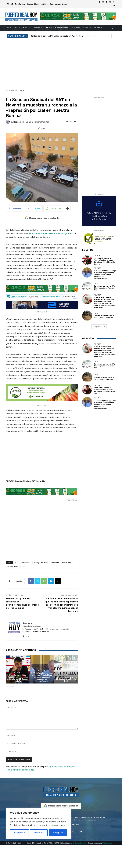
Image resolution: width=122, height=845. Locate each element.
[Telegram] (106, 2)
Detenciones (26, 562)
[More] (67, 208)
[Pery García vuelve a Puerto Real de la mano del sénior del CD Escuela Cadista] (18, 669)
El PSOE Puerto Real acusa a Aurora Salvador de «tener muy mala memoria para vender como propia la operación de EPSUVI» (104, 302)
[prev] (108, 36)
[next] (113, 36)
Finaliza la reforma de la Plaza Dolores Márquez (104, 317)
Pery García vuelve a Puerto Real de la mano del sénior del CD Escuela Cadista (17, 678)
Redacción (18, 122)
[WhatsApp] (113, 2)
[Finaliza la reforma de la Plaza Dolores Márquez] (87, 316)
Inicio (8, 90)
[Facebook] (99, 2)
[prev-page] (8, 688)
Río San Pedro (13, 567)
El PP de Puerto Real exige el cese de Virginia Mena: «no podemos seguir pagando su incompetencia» (42, 677)
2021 (16, 562)
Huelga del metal (41, 562)
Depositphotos (80, 843)
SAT (23, 567)
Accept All (58, 832)
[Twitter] (110, 2)
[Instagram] (103, 2)
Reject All (38, 832)
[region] (38, 823)
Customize (19, 832)
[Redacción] (8, 122)
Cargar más (98, 326)
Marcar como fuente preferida (44, 218)
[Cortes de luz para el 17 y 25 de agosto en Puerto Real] (66, 669)
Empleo (22, 90)
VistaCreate (107, 843)
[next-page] (12, 688)
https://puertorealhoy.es (31, 626)
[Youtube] (113, 6)
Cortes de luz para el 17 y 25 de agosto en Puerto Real (66, 679)
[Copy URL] (58, 581)
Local (14, 90)
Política (41, 670)
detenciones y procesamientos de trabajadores (50, 233)
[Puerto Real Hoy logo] (61, 791)
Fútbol (17, 672)
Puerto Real (66, 562)
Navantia (55, 562)
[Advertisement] (61, 63)
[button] (112, 28)
